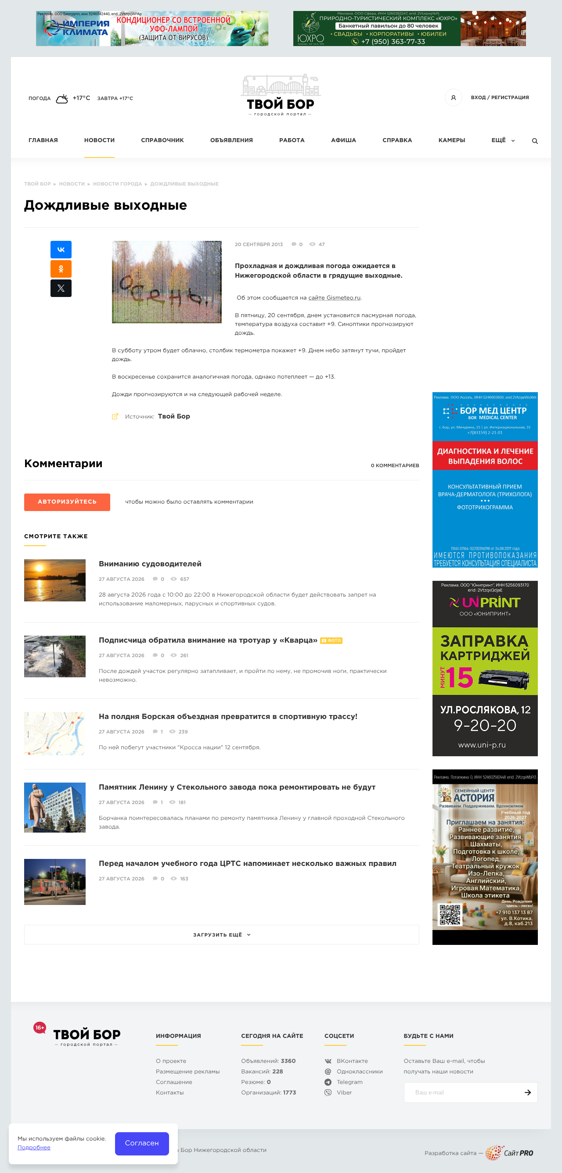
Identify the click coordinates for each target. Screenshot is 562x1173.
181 (182, 803)
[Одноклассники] (61, 269)
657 (184, 579)
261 (184, 656)
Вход (478, 98)
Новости (99, 141)
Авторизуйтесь (67, 502)
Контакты (170, 1093)
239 (183, 732)
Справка (397, 141)
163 (184, 879)
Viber (344, 1093)
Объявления (231, 141)
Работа (292, 141)
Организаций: (268, 1093)
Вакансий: (262, 1072)
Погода (40, 99)
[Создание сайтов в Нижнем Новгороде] (509, 1154)
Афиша (343, 141)
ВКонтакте (352, 1061)
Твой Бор (174, 417)
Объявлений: (268, 1061)
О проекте (171, 1061)
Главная (43, 141)
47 (322, 245)
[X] (61, 288)
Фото (334, 641)
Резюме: (256, 1082)
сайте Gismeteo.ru (334, 298)
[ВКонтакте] (61, 249)
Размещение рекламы (188, 1072)
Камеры (452, 141)
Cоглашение (174, 1082)
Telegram (350, 1082)
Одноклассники (360, 1072)
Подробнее (34, 1148)
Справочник (162, 141)
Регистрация (510, 98)
